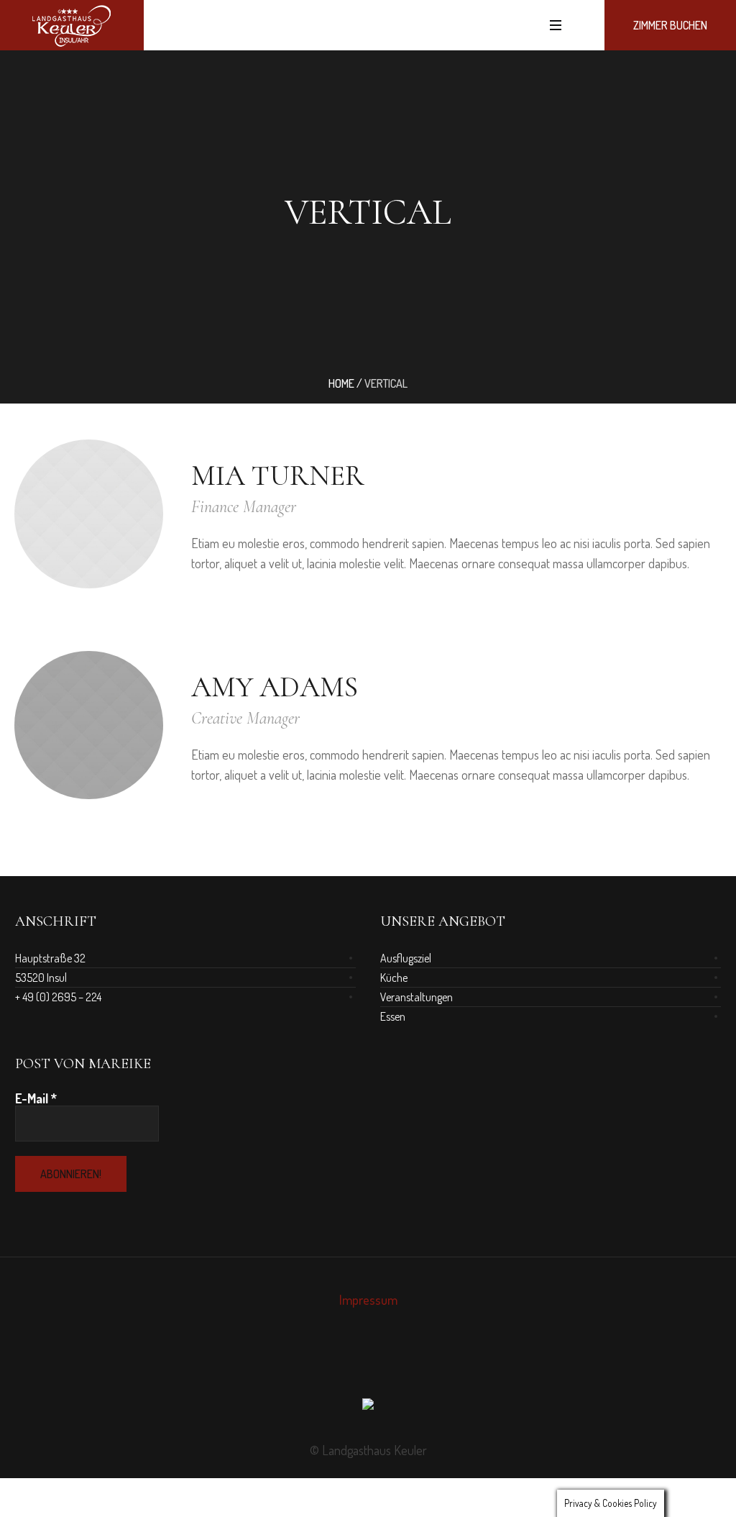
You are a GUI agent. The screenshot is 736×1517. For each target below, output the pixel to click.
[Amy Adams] (88, 725)
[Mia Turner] (88, 513)
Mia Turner (277, 475)
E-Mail (36, 1098)
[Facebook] (355, 1364)
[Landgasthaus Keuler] (368, 1407)
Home (341, 383)
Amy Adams (274, 687)
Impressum (368, 1300)
